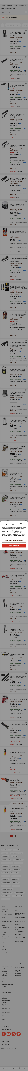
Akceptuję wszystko (14, 545)
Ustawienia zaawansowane (14, 540)
